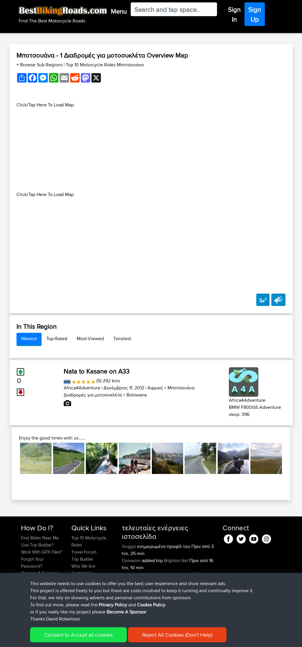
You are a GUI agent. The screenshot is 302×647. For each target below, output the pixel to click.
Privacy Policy (113, 604)
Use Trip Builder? (37, 545)
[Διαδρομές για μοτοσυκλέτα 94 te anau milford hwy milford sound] (233, 458)
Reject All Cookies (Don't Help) (177, 634)
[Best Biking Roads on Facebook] (228, 538)
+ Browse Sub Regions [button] (40, 64)
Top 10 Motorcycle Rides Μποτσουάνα (105, 64)
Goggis (129, 546)
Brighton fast (176, 560)
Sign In (234, 14)
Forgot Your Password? (32, 562)
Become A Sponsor (126, 611)
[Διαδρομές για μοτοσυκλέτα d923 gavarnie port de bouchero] (36, 458)
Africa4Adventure (82, 387)
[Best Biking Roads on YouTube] (254, 538)
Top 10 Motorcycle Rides (88, 541)
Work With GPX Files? (41, 552)
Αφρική (155, 387)
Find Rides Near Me (40, 538)
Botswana (137, 394)
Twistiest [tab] (122, 338)
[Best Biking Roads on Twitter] (241, 538)
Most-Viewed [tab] (90, 338)
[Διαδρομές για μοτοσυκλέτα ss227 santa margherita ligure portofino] (134, 458)
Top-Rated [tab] (56, 338)
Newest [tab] (29, 338)
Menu (119, 11)
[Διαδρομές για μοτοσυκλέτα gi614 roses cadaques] (200, 458)
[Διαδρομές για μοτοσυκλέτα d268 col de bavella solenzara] (101, 458)
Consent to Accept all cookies (78, 634)
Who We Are (83, 566)
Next (291, 458)
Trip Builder (82, 559)
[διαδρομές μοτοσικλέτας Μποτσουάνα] (67, 380)
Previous (11, 458)
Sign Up (254, 14)
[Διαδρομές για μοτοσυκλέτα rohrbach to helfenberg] (69, 458)
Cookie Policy (151, 604)
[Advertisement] (151, 149)
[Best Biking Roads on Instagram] (266, 538)
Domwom (132, 560)
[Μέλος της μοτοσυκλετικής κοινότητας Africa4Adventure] (243, 381)
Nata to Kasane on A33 (96, 371)
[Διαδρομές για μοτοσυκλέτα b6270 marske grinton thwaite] (266, 458)
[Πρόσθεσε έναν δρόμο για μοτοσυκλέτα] (263, 300)
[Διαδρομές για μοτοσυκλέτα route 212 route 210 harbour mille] (167, 458)
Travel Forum (83, 552)
